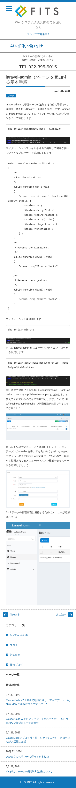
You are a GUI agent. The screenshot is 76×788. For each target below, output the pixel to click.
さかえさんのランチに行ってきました (27, 756)
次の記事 (61, 614)
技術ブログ (16, 664)
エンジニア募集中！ (38, 34)
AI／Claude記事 (19, 635)
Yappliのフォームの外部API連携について (29, 771)
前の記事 (15, 614)
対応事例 (15, 654)
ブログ (11, 95)
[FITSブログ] (38, 11)
